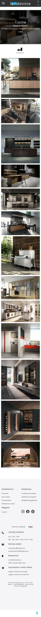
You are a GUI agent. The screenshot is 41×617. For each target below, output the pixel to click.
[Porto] (20, 454)
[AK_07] (20, 111)
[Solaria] (20, 255)
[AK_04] (20, 78)
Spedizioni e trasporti (28, 497)
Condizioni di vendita (28, 493)
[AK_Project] (20, 143)
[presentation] (2, 49)
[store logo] (20, 3)
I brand (4, 512)
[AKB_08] (20, 176)
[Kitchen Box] (20, 340)
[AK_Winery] (20, 421)
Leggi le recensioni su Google (17, 572)
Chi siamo (5, 493)
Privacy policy (6, 500)
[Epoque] (20, 311)
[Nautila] (20, 223)
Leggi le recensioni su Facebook (18, 574)
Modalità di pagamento (29, 500)
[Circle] (20, 199)
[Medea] (20, 288)
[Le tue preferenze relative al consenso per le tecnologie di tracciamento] (37, 613)
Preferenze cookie (8, 504)
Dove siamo (6, 497)
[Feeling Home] (20, 380)
